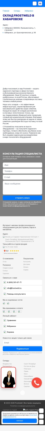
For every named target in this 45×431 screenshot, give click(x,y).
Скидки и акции (8, 268)
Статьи (5, 271)
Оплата (25, 267)
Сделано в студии (10, 410)
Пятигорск (27, 369)
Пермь (26, 371)
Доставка (26, 264)
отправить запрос (22, 198)
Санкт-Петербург (30, 364)
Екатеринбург (7, 366)
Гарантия (6, 273)
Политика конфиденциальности (22, 406)
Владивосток (7, 364)
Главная (6, 11)
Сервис (25, 270)
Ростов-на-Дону (29, 366)
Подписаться (22, 349)
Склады (17, 11)
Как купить (27, 261)
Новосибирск (28, 376)
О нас (5, 261)
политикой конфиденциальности (16, 206)
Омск (25, 374)
